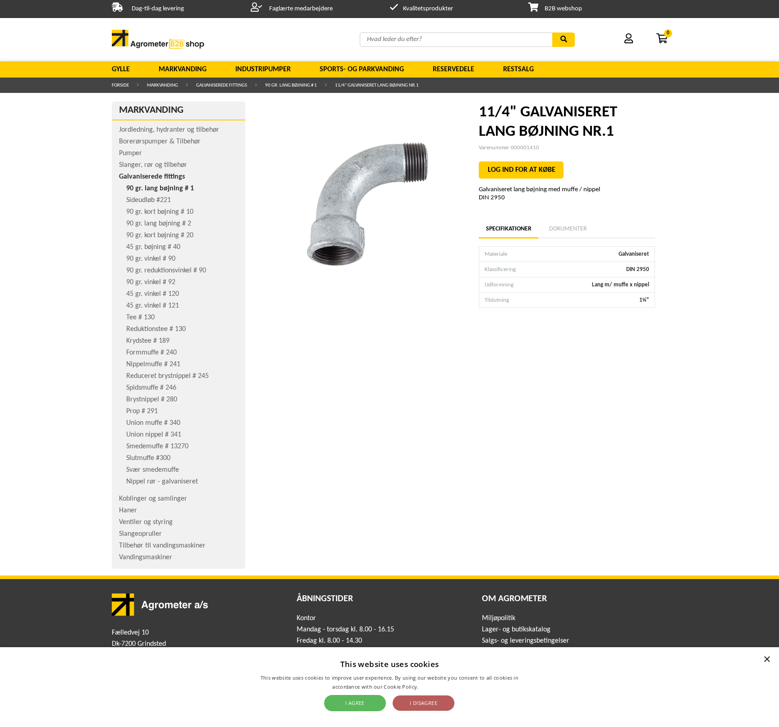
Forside (120, 85)
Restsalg (518, 69)
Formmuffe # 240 (151, 352)
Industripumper (263, 69)
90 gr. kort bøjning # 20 (159, 235)
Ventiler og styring (146, 522)
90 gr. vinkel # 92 (150, 282)
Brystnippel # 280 (151, 399)
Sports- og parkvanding (362, 69)
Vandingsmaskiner (145, 557)
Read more (433, 686)
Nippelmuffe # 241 (153, 364)
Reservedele (453, 69)
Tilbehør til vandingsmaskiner (162, 545)
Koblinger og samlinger (153, 498)
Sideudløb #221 (148, 200)
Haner (128, 510)
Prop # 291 (142, 411)
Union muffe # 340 (153, 423)
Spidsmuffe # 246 (151, 387)
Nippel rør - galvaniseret (162, 481)
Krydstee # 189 (148, 341)
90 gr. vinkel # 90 (150, 258)
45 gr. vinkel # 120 (152, 294)
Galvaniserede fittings (221, 85)
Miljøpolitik (498, 618)
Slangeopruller (140, 534)
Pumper (130, 153)
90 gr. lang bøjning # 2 (158, 223)
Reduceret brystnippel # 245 (167, 376)
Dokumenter (568, 228)
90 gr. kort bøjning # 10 (159, 212)
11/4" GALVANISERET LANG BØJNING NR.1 (377, 85)
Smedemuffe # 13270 (157, 446)
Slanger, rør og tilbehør (153, 165)
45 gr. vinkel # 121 (152, 305)
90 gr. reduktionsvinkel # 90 (166, 270)
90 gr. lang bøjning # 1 (291, 85)
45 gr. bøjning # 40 (153, 247)
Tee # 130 (140, 317)
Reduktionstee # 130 (156, 329)
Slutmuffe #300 (148, 458)
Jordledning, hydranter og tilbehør (169, 129)
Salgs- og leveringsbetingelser (525, 640)
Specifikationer (508, 228)
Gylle (121, 69)
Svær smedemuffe (152, 470)
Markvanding (182, 69)
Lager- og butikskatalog (516, 629)
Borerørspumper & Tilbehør (160, 141)
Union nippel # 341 (153, 434)
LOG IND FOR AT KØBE (521, 170)
